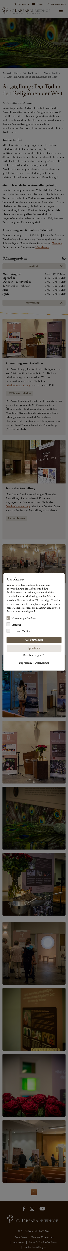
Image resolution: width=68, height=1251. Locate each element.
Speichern (34, 648)
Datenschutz (42, 663)
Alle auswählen (34, 640)
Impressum (25, 663)
